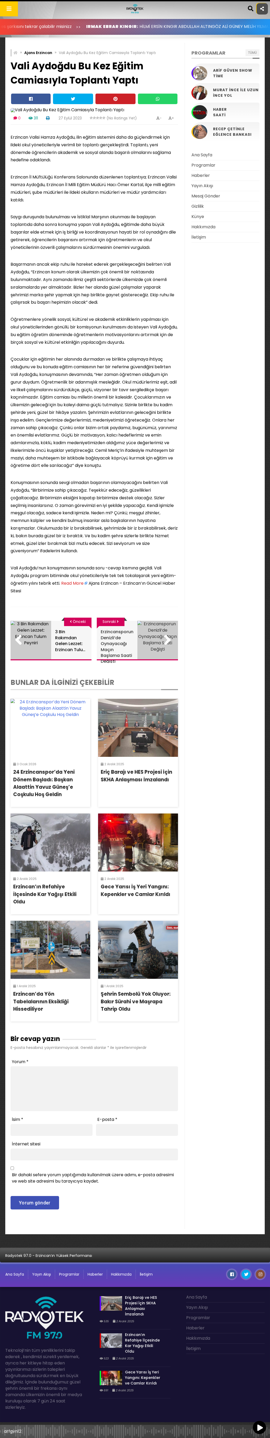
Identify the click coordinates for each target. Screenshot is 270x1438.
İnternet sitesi (26, 1144)
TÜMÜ (252, 52)
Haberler (200, 175)
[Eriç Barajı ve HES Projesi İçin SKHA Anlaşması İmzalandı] (138, 728)
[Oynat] (259, 1428)
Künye (197, 217)
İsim (17, 1119)
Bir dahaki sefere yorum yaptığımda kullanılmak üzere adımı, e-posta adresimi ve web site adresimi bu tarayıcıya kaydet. (93, 1178)
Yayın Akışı (202, 186)
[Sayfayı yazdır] (48, 118)
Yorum (20, 1062)
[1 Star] (91, 117)
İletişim (198, 237)
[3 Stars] (97, 117)
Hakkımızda (203, 227)
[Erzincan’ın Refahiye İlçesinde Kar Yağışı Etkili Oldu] (50, 842)
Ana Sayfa (201, 155)
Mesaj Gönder (205, 196)
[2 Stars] (94, 117)
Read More (72, 583)
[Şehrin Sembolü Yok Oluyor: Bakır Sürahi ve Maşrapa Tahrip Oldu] (138, 950)
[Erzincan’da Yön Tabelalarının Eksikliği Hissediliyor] (50, 950)
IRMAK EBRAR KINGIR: (75, 26)
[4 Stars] (100, 117)
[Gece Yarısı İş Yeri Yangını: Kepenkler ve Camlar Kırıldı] (138, 842)
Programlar (203, 165)
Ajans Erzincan (38, 52)
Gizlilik (197, 206)
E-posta (107, 1119)
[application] (135, 1430)
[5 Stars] (103, 117)
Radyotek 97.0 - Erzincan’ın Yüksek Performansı (48, 1255)
